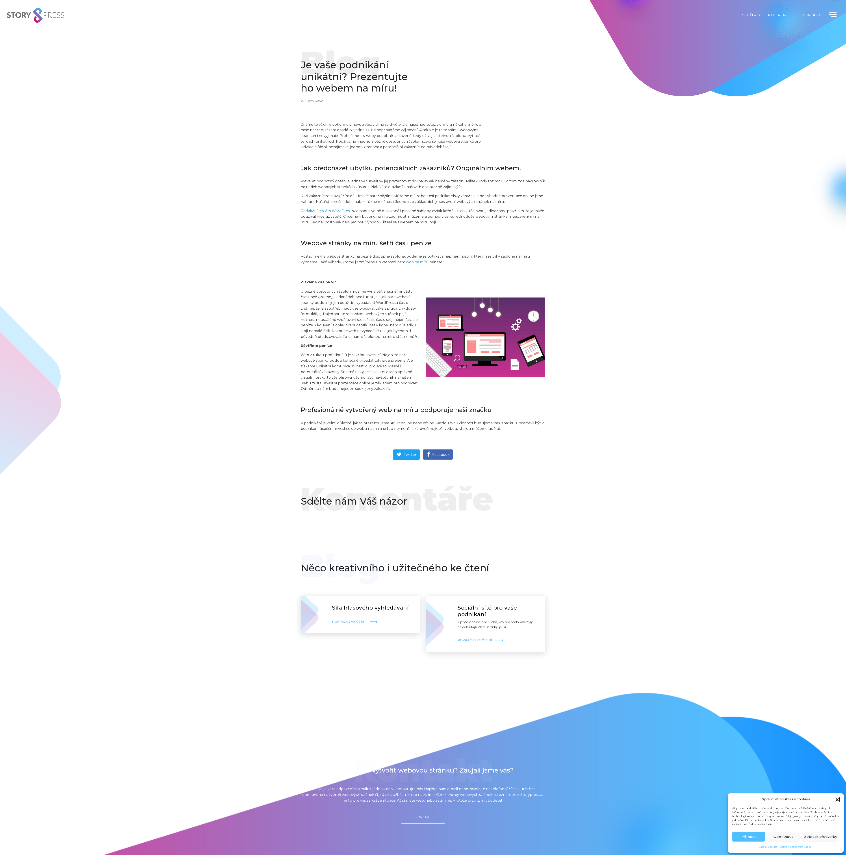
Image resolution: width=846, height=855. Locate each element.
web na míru (417, 262)
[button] (837, 799)
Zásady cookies (768, 846)
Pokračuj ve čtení (349, 622)
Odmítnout (783, 836)
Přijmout (748, 836)
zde (515, 795)
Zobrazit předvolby (820, 836)
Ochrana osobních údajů (795, 846)
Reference (779, 15)
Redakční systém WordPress (326, 211)
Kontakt (811, 15)
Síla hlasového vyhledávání (370, 607)
